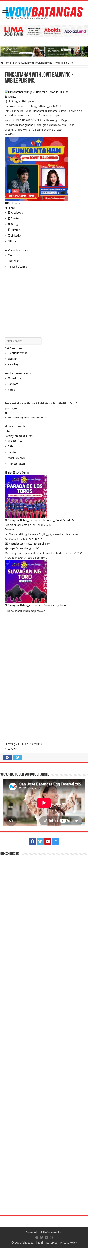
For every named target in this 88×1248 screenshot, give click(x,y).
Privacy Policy (68, 1242)
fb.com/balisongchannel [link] (20, 125)
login (23, 417)
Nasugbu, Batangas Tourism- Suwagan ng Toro (37, 605)
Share (11, 207)
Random (13, 384)
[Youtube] (47, 841)
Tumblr (15, 229)
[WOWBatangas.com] (44, 12)
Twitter (15, 218)
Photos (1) (14, 260)
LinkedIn (15, 235)
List (9, 472)
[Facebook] (32, 841)
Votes (11, 389)
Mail (13, 241)
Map (10, 255)
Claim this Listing (17, 250)
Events (12, 96)
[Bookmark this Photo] (6, 412)
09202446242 (33, 539)
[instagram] (55, 841)
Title (10, 446)
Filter (8, 431)
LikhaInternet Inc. (51, 1232)
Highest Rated (16, 463)
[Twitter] (40, 841)
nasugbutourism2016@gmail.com (29, 543)
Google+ (16, 224)
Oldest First (15, 378)
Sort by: (19, 373)
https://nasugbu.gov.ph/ (24, 548)
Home (7, 62)
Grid (18, 472)
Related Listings (17, 266)
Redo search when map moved (26, 611)
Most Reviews (16, 458)
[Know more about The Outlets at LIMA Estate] (44, 30)
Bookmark (13, 203)
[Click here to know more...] (44, 51)
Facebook (16, 212)
